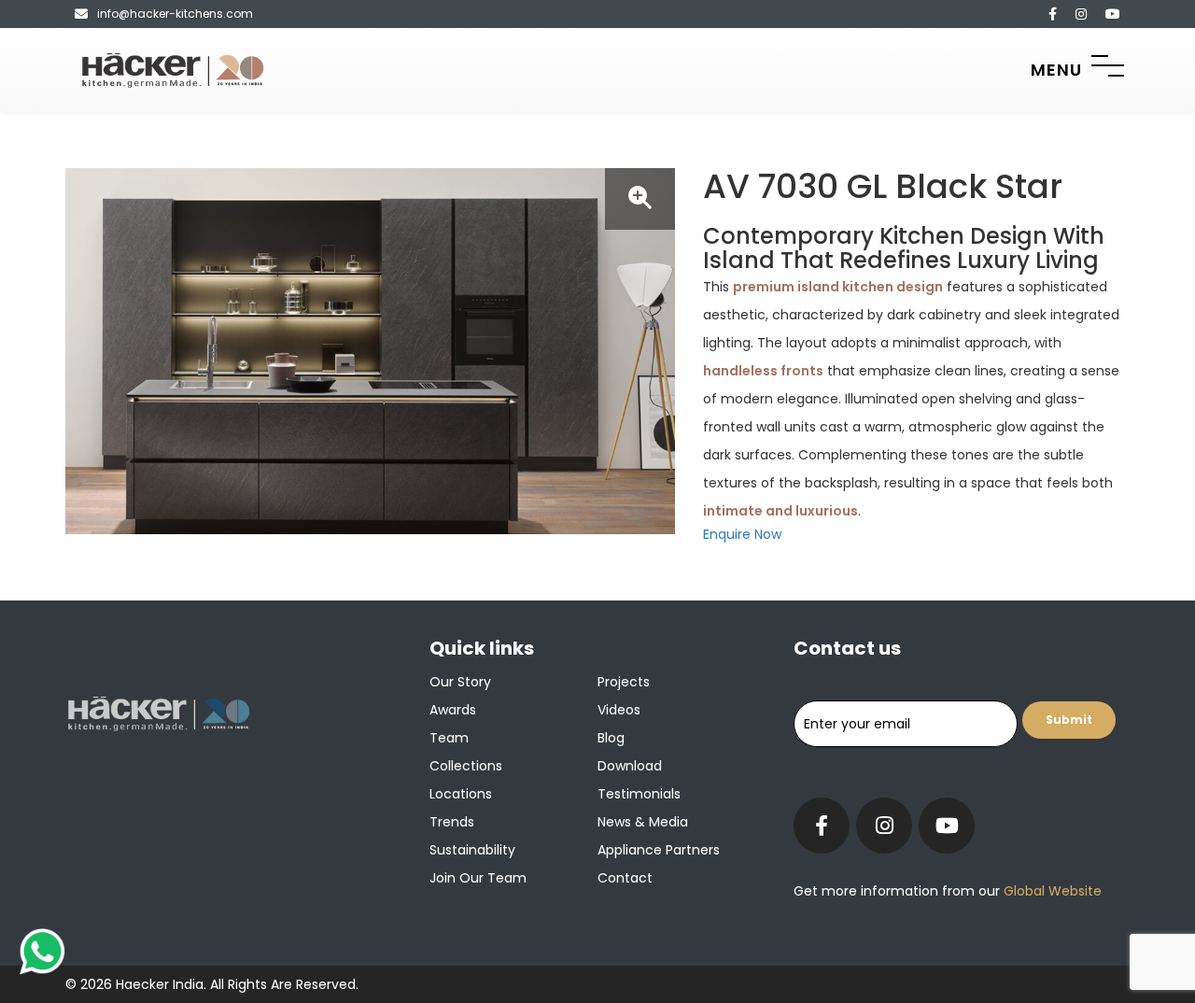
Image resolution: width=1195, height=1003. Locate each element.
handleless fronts (763, 370)
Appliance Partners (659, 850)
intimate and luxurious (780, 511)
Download (630, 765)
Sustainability (472, 850)
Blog (611, 737)
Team (449, 737)
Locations (460, 793)
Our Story (460, 681)
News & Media (643, 821)
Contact (625, 878)
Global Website (1051, 891)
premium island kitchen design (838, 286)
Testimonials (639, 793)
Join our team (478, 878)
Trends (451, 821)
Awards (452, 709)
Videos (619, 709)
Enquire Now (742, 534)
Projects (624, 681)
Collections (465, 765)
